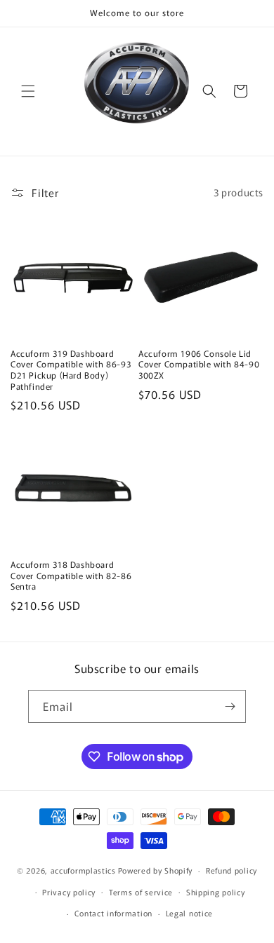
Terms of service (141, 891)
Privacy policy (69, 891)
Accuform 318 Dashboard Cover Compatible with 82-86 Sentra (71, 575)
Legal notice (189, 912)
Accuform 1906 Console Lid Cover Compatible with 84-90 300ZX (198, 364)
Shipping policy (215, 891)
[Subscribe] (229, 706)
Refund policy (231, 870)
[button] (28, 91)
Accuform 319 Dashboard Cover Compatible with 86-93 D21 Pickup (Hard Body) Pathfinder (71, 369)
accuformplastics (83, 870)
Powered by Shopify (155, 870)
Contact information (113, 912)
